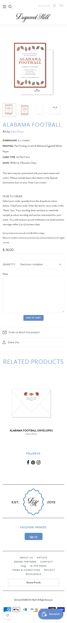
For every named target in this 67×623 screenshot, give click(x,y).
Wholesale (33, 574)
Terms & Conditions (26, 570)
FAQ (23, 565)
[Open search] (10, 6)
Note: (6, 274)
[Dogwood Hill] (33, 17)
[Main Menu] (4, 6)
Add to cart (33, 318)
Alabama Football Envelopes (31, 430)
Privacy (49, 570)
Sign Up (33, 537)
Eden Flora (17, 131)
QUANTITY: (9, 264)
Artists (42, 557)
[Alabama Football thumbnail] (9, 110)
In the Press (38, 565)
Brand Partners (25, 561)
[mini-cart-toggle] (61, 6)
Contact (46, 561)
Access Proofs (44, 5)
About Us (26, 557)
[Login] (54, 6)
